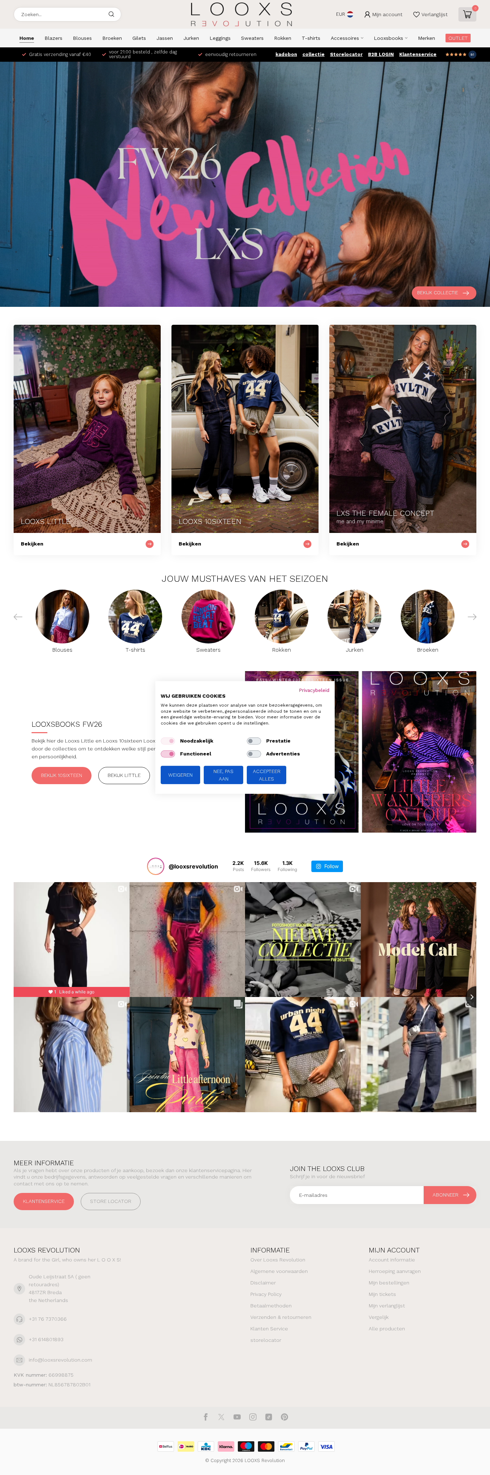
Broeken (112, 38)
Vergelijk (378, 1317)
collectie (313, 54)
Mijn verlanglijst (387, 1305)
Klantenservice (418, 54)
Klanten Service (269, 1328)
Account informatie (392, 1260)
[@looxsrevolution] (156, 866)
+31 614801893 (46, 1339)
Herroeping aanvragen (395, 1271)
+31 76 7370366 (48, 1319)
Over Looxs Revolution (277, 1260)
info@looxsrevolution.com (60, 1360)
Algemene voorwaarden (279, 1271)
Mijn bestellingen (389, 1283)
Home (26, 38)
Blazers (53, 38)
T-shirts (311, 38)
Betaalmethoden (271, 1305)
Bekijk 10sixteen (61, 775)
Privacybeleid (314, 690)
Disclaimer (263, 1283)
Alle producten (387, 1328)
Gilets (139, 38)
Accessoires (345, 38)
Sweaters (252, 38)
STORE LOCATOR (110, 1201)
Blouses (82, 38)
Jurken (191, 38)
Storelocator (346, 54)
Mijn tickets (382, 1294)
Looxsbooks (388, 38)
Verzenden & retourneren (280, 1317)
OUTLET (458, 38)
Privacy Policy (266, 1294)
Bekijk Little (124, 775)
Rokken (282, 38)
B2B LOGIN (381, 54)
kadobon (286, 54)
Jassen (164, 38)
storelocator (265, 1340)
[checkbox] (168, 741)
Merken (426, 38)
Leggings (220, 38)
